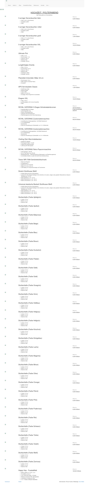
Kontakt (42, 5)
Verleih (19, 481)
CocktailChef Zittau (27, 5)
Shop (20, 5)
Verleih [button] (14, 5)
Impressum (7, 481)
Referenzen (36, 5)
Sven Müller (81, 481)
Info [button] (47, 5)
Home (9, 5)
